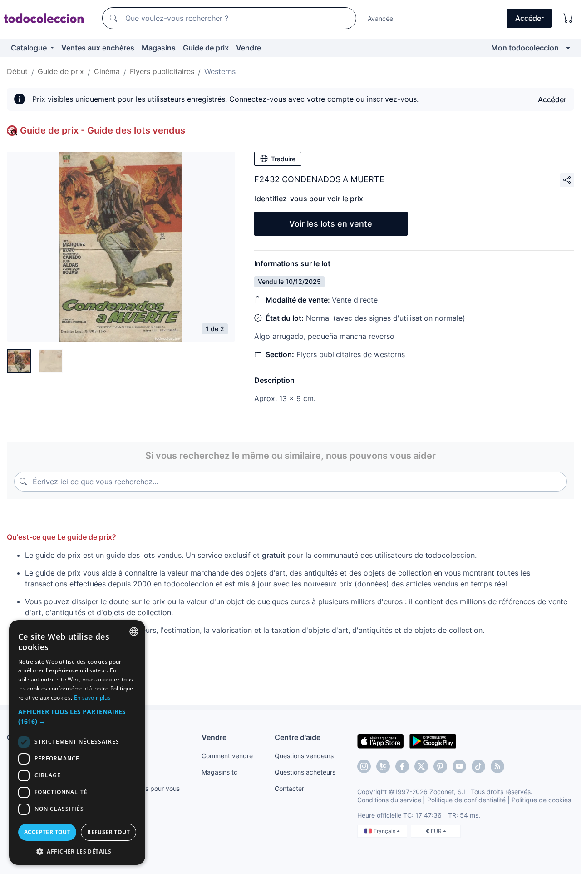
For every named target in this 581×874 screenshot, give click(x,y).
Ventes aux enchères (97, 47)
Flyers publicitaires (162, 71)
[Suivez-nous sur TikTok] (478, 766)
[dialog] (77, 742)
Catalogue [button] (30, 47)
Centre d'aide (297, 737)
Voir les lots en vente (330, 223)
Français (385, 831)
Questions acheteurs (305, 772)
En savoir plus (92, 697)
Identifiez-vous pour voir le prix (309, 198)
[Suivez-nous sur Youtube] (459, 766)
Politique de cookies (541, 800)
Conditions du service (389, 800)
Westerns (220, 71)
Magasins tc (219, 772)
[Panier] (568, 18)
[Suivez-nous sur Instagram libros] (383, 766)
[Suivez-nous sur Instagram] (364, 766)
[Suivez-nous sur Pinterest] (440, 766)
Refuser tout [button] (108, 832)
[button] (77, 716)
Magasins (159, 47)
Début (17, 71)
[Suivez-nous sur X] (421, 766)
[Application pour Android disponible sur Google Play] (432, 740)
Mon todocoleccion (525, 47)
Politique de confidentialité (466, 800)
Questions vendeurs (304, 756)
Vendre (248, 47)
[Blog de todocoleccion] (497, 766)
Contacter (289, 788)
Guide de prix (206, 47)
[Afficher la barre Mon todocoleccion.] (568, 48)
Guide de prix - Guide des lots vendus (102, 130)
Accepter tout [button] (47, 832)
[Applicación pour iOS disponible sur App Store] (380, 740)
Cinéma (107, 71)
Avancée (380, 18)
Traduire (283, 159)
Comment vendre (227, 756)
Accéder (552, 99)
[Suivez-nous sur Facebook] (402, 766)
